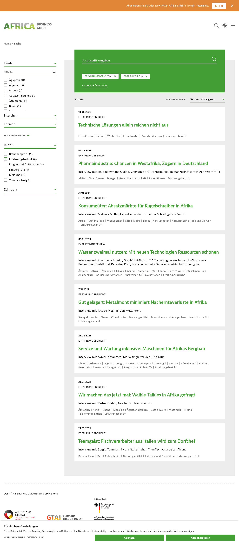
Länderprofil (19, 169)
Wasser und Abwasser (109, 275)
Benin (15, 106)
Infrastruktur (131, 136)
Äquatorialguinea (22, 95)
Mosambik (175, 410)
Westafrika (113, 136)
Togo (163, 271)
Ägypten (17, 80)
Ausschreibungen (152, 136)
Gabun (100, 136)
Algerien (16, 85)
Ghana (131, 271)
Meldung (17, 175)
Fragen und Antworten (26, 164)
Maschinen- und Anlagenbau (168, 317)
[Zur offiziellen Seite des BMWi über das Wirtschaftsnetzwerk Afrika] (19, 515)
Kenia (94, 317)
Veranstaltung (20, 180)
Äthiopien (18, 101)
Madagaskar (114, 220)
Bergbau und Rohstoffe (138, 367)
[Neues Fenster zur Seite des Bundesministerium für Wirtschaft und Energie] (104, 509)
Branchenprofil (21, 154)
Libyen (120, 271)
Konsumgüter (161, 220)
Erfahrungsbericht (23, 159)
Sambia (173, 363)
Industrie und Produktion (160, 456)
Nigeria (108, 363)
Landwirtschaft (198, 317)
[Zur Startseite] (28, 26)
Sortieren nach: (176, 99)
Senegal (111, 178)
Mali (154, 271)
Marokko (118, 410)
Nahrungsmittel (138, 317)
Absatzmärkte (180, 220)
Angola (15, 90)
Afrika (82, 178)
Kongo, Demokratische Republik (135, 363)
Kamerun (143, 271)
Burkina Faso (96, 220)
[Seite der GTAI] (65, 517)
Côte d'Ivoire (85, 136)
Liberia (82, 363)
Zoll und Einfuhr (201, 220)
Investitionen (157, 178)
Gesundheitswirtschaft (132, 178)
